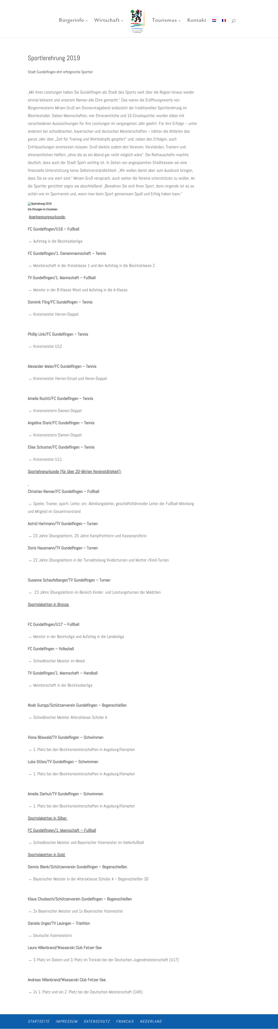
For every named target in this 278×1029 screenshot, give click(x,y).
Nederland (151, 1021)
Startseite (39, 1021)
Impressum (67, 1021)
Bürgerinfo (71, 21)
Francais (125, 1021)
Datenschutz (97, 1021)
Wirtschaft (107, 21)
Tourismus (164, 21)
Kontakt (196, 21)
